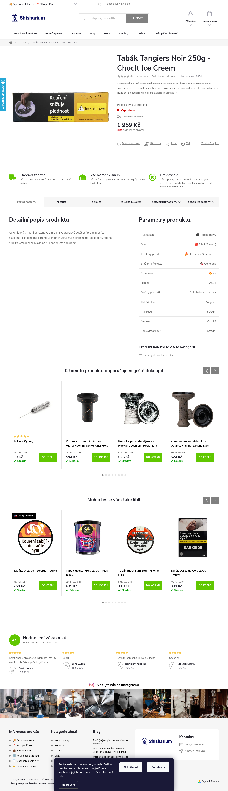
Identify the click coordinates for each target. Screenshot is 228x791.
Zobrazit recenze (48, 642)
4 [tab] (112, 475)
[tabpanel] (35, 425)
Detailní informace (164, 92)
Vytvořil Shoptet (210, 781)
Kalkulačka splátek (133, 130)
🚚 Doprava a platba (19, 4)
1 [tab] (103, 475)
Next (215, 370)
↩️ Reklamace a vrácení (26, 755)
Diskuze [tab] (96, 202)
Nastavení (68, 785)
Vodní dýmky (62, 740)
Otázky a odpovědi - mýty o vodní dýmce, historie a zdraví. (109, 750)
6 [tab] (119, 475)
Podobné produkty (199, 202)
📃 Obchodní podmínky (26, 761)
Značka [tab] (131, 202)
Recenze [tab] (61, 202)
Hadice (58, 750)
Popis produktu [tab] (26, 202)
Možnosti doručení (133, 116)
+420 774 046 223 (195, 750)
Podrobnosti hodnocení (163, 76)
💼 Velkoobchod (22, 750)
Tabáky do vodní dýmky (158, 355)
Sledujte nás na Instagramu (118, 685)
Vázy (57, 755)
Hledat (137, 18)
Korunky (59, 745)
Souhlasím (158, 767)
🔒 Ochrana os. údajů (25, 766)
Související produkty (164, 202)
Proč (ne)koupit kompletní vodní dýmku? (110, 742)
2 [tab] (106, 475)
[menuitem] (25, 33)
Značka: (210, 143)
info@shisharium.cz (196, 744)
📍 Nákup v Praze (46, 4)
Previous (206, 370)
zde (61, 776)
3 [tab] (109, 475)
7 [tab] (122, 475)
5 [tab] (115, 475)
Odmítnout (131, 767)
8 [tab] (125, 475)
